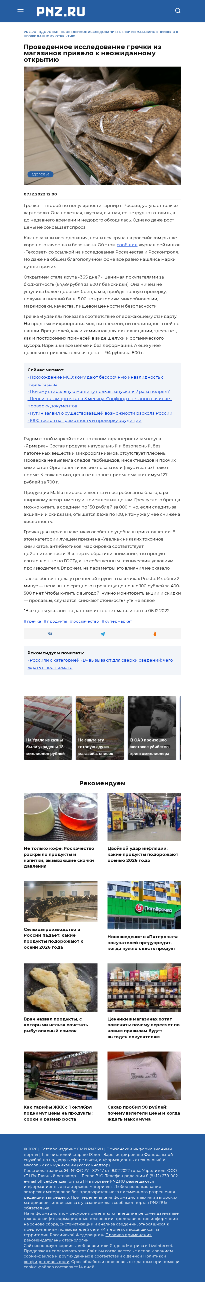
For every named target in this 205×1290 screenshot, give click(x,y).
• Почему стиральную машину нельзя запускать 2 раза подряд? (99, 391)
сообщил (127, 244)
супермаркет (118, 621)
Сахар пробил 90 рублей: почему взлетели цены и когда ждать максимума (144, 1113)
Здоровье (48, 32)
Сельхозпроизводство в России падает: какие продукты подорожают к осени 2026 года (53, 938)
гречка (34, 621)
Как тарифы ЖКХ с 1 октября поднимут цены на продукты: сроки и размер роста (58, 1113)
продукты (57, 621)
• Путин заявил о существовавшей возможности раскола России (100, 413)
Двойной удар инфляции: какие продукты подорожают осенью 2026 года (143, 854)
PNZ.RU (30, 32)
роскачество (86, 621)
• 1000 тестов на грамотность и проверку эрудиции (85, 420)
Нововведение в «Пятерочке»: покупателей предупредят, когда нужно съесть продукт (143, 942)
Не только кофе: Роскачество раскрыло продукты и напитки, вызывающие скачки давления (59, 857)
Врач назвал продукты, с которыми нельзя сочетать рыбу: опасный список (56, 1024)
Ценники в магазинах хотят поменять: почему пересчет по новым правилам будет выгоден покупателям (144, 1027)
